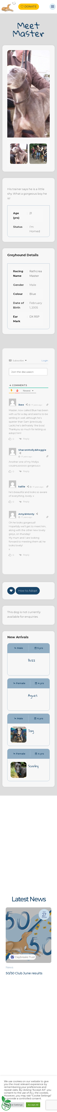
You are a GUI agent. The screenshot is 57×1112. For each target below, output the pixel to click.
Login (44, 360)
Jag (31, 731)
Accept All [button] (33, 1104)
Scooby (33, 766)
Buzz (31, 660)
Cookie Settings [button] (14, 1104)
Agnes (32, 695)
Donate (30, 6)
